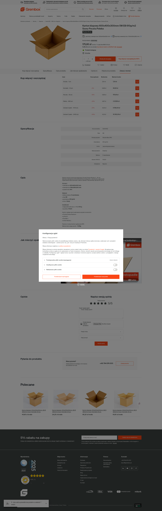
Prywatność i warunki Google (96, 249)
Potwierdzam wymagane (61, 276)
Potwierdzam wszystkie (101, 276)
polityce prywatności (65, 246)
